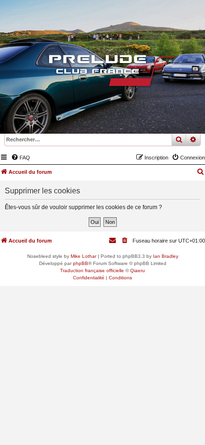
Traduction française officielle (92, 270)
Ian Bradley (165, 256)
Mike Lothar (83, 256)
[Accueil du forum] (102, 73)
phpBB (80, 263)
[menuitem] (20, 157)
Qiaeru (137, 270)
